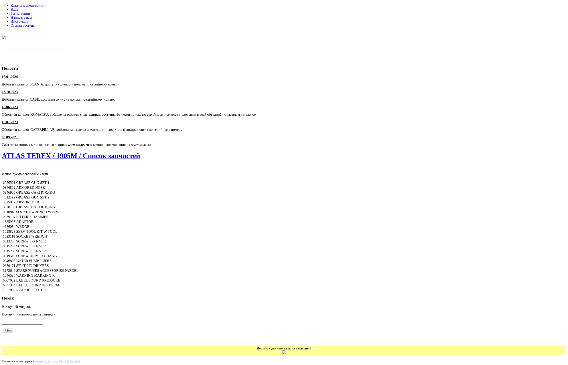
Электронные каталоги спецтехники (36, 33)
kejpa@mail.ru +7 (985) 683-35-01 (58, 361)
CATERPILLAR (42, 129)
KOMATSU (39, 114)
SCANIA (36, 84)
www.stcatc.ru (141, 145)
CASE (34, 99)
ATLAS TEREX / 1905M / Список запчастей (71, 156)
